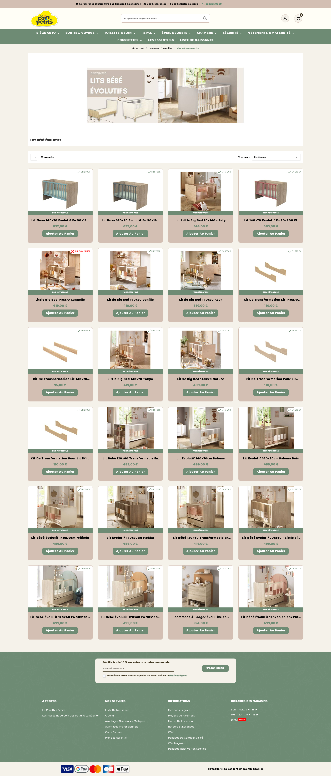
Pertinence (276, 157)
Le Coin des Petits (53, 710)
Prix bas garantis (116, 737)
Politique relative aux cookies (187, 748)
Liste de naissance (117, 710)
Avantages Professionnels (121, 726)
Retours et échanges (181, 726)
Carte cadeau (113, 732)
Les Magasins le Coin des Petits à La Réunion (70, 715)
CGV (171, 732)
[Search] (205, 18)
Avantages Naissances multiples (125, 721)
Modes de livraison (180, 721)
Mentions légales (178, 676)
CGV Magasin (176, 743)
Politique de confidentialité (185, 737)
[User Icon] (285, 18)
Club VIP (110, 715)
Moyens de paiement (181, 715)
